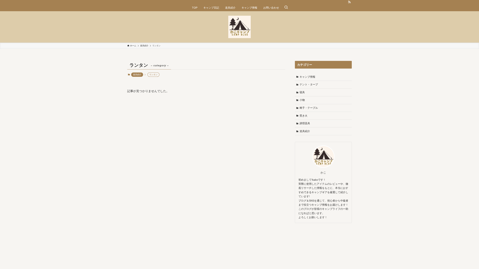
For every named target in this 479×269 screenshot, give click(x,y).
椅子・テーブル (309, 107)
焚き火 (303, 115)
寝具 (302, 92)
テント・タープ (309, 84)
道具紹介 (137, 74)
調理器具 (305, 123)
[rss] (349, 2)
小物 (302, 99)
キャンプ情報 (307, 76)
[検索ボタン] (286, 7)
